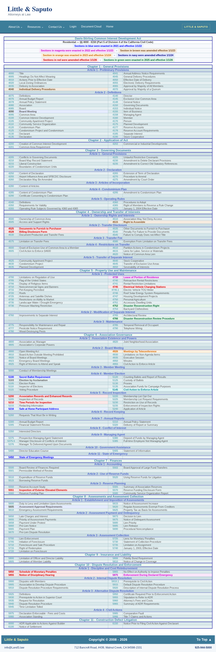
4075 (11, 95)
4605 (11, 251)
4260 (11, 179)
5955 (115, 597)
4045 (115, 76)
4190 (115, 136)
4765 (115, 315)
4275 (115, 179)
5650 (11, 516)
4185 (115, 133)
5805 (11, 561)
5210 (11, 402)
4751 (115, 302)
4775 (11, 325)
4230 (115, 160)
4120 (11, 127)
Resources (36, 26)
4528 (11, 231)
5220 (115, 396)
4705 (11, 280)
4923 (11, 360)
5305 (11, 424)
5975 (11, 613)
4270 (115, 176)
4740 (115, 280)
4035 (11, 86)
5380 (115, 438)
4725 (11, 296)
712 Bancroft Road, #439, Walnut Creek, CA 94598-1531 (108, 647)
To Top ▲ (204, 639)
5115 (11, 389)
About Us (15, 26)
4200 (11, 143)
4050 (115, 79)
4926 (115, 351)
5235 (115, 405)
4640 (115, 260)
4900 (11, 351)
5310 (115, 421)
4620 (115, 254)
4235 (115, 163)
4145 (115, 98)
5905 (11, 584)
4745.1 (115, 289)
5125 (115, 380)
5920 (115, 587)
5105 (11, 383)
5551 (11, 490)
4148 (115, 102)
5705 (11, 541)
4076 (11, 98)
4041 (115, 73)
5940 (11, 603)
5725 (115, 538)
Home (109, 26)
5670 (11, 532)
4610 (115, 247)
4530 (11, 234)
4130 (11, 133)
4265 (115, 173)
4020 (11, 82)
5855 (11, 574)
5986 (115, 616)
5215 (11, 405)
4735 (11, 302)
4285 (11, 192)
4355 (11, 208)
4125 (11, 130)
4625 (11, 260)
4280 (11, 186)
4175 (115, 124)
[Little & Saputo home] (35, 11)
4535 (115, 228)
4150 (115, 105)
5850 (11, 571)
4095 (11, 114)
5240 (115, 408)
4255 (11, 176)
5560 (11, 493)
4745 (115, 286)
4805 (11, 344)
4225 (115, 157)
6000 (11, 623)
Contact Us (56, 26)
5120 (115, 377)
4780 (11, 331)
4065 (115, 86)
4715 (11, 289)
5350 (11, 431)
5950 (115, 594)
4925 (11, 364)
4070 (115, 89)
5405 (115, 450)
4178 (115, 130)
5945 (11, 606)
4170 (115, 121)
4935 (115, 357)
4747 (115, 296)
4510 (115, 219)
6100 (11, 626)
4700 (11, 277)
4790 (115, 328)
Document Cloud (91, 26)
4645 (115, 263)
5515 (11, 480)
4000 (11, 73)
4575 (11, 241)
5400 (11, 450)
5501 (11, 470)
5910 (11, 587)
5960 (115, 600)
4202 (115, 143)
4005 (11, 76)
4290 (11, 195)
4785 (115, 325)
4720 (11, 293)
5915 (115, 584)
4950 (115, 360)
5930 (11, 597)
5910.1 (115, 581)
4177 (115, 127)
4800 (11, 341)
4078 (11, 102)
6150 (115, 623)
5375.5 (11, 441)
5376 (11, 444)
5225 (115, 399)
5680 (115, 522)
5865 (115, 571)
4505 (11, 222)
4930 (115, 354)
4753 (115, 308)
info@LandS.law (14, 647)
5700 (11, 538)
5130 (115, 383)
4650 (115, 267)
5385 (115, 441)
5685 (115, 525)
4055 (115, 82)
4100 (11, 117)
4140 (115, 95)
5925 (11, 594)
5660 (11, 525)
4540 (115, 231)
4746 (115, 293)
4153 (115, 108)
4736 (11, 305)
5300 (11, 421)
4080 (11, 105)
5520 (115, 477)
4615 (115, 251)
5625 (115, 509)
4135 (11, 136)
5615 (115, 503)
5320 (115, 424)
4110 (11, 124)
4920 (11, 357)
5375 (11, 438)
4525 (11, 228)
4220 (11, 166)
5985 (115, 613)
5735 (115, 545)
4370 (115, 208)
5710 (11, 545)
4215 (11, 163)
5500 (11, 467)
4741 (115, 283)
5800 (11, 558)
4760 (11, 315)
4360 (115, 202)
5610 (11, 509)
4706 (11, 283)
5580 (115, 493)
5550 (11, 486)
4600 (11, 247)
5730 (115, 541)
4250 (11, 173)
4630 (11, 263)
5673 (115, 516)
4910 (11, 354)
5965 (115, 603)
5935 (11, 600)
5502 (115, 467)
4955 (115, 364)
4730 (11, 299)
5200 (11, 396)
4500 (11, 219)
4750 (115, 299)
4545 (115, 234)
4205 (11, 157)
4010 (11, 79)
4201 (11, 147)
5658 (11, 522)
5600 (11, 503)
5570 (115, 490)
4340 (11, 202)
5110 (11, 386)
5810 (115, 561)
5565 (115, 486)
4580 (115, 241)
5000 (11, 370)
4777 (11, 328)
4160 (115, 117)
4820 (115, 341)
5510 (11, 477)
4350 (11, 205)
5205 (11, 399)
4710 (11, 286)
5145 (115, 389)
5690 (115, 528)
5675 (115, 519)
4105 (11, 121)
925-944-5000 (203, 647)
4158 (115, 114)
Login (73, 26)
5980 (11, 616)
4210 (11, 160)
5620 (115, 506)
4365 (115, 205)
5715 (11, 548)
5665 (11, 528)
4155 (115, 111)
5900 (11, 581)
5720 (11, 551)
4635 (11, 267)
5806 (115, 558)
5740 (115, 548)
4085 (11, 108)
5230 (115, 402)
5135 (115, 386)
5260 (11, 415)
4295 (115, 192)
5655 (11, 519)
